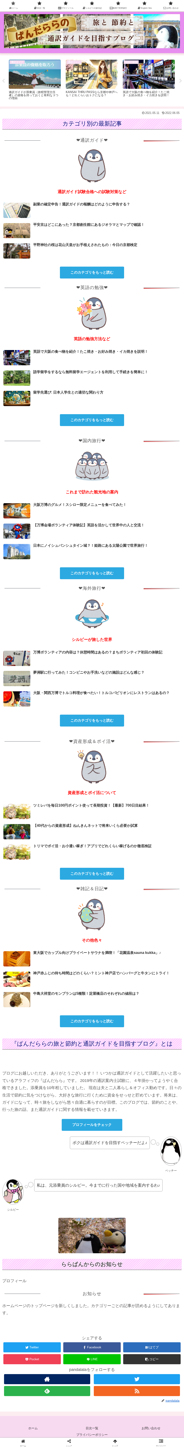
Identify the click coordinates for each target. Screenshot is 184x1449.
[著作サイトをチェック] (47, 1379)
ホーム (33, 1428)
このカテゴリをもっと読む (92, 272)
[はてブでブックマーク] (113, 941)
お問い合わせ (151, 1428)
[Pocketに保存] (154, 941)
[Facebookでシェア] (71, 941)
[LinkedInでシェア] (113, 953)
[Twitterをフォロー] (137, 1379)
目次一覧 (92, 1428)
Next (180, 81)
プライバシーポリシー (92, 1434)
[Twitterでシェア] (30, 941)
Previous (3, 81)
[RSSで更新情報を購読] (137, 1391)
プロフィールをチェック (92, 1125)
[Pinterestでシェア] (71, 953)
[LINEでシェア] (30, 953)
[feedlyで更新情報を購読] (47, 1391)
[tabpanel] (35, 80)
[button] (152, 1359)
